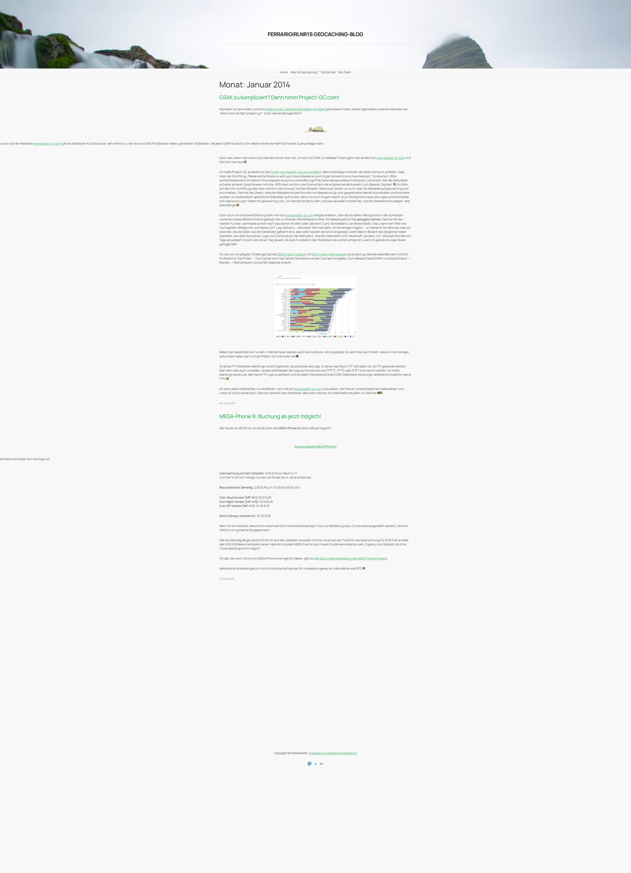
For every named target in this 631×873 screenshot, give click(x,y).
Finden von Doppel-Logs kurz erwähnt (296, 172)
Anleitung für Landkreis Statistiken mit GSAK (295, 109)
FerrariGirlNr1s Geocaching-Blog (315, 34)
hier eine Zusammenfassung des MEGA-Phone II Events (350, 558)
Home (284, 72)
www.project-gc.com (47, 143)
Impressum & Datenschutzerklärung (333, 753)
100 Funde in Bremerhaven (329, 254)
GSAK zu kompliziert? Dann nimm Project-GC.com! (279, 97)
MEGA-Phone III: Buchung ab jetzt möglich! (270, 416)
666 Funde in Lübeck (291, 254)
